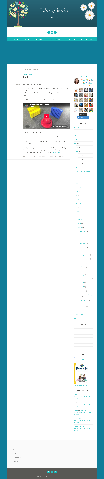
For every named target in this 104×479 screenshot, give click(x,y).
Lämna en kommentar (59, 156)
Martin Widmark (83, 243)
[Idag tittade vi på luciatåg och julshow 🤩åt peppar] (91, 105)
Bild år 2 (80, 159)
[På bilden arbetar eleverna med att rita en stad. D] (91, 95)
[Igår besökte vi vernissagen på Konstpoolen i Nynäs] (86, 90)
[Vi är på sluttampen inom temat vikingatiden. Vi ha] (91, 110)
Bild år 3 (80, 163)
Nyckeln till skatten (84, 301)
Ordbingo (82, 275)
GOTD (48, 39)
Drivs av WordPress (42, 476)
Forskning (78, 179)
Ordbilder (82, 271)
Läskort (79, 223)
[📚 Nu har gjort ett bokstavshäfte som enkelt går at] (76, 90)
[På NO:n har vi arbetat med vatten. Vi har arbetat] (86, 100)
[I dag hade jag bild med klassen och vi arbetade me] (81, 90)
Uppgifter (83, 263)
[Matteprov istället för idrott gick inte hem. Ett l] (91, 100)
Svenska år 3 (39, 39)
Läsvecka (80, 227)
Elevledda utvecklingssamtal (83, 171)
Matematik (72, 39)
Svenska (78, 211)
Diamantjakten (77, 127)
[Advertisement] (52, 53)
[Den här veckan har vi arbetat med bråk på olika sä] (86, 95)
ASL (78, 215)
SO (59, 39)
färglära (36, 156)
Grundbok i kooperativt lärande (81, 359)
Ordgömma (76, 135)
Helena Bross (83, 239)
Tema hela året (79, 314)
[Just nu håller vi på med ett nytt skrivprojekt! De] (81, 95)
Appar (77, 147)
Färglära (27, 77)
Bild (64, 39)
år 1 (27, 156)
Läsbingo (80, 219)
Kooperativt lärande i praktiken (81, 385)
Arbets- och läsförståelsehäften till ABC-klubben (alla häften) (82, 396)
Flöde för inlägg (14, 453)
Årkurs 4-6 (78, 139)
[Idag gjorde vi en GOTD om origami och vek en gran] (76, 95)
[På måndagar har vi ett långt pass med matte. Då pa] (81, 110)
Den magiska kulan (84, 255)
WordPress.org (14, 461)
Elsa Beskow (83, 235)
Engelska (89, 39)
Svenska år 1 (17, 39)
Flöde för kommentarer (16, 457)
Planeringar (78, 203)
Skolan (75, 143)
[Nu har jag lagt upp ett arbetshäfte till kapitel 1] (76, 110)
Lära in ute (78, 183)
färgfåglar (31, 156)
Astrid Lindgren (83, 231)
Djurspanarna (83, 291)
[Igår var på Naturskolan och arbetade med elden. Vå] (91, 90)
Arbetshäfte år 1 (85, 259)
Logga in (13, 449)
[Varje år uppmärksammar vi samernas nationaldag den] (81, 105)
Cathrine (18, 84)
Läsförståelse (83, 267)
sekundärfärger (49, 156)
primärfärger (42, 156)
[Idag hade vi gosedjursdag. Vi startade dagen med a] (76, 100)
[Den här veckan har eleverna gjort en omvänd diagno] (76, 105)
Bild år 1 (29, 74)
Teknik (80, 39)
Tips (75, 318)
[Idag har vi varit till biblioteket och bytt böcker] (86, 110)
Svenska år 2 (28, 39)
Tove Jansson (83, 247)
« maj (75, 349)
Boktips (77, 167)
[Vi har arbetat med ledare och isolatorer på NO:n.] (86, 105)
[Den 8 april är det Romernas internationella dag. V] (81, 100)
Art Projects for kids (57, 152)
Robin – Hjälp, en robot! (85, 279)
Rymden (80, 199)
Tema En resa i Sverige (87, 295)
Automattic (63, 476)
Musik (77, 191)
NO (54, 39)
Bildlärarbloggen (44, 82)
